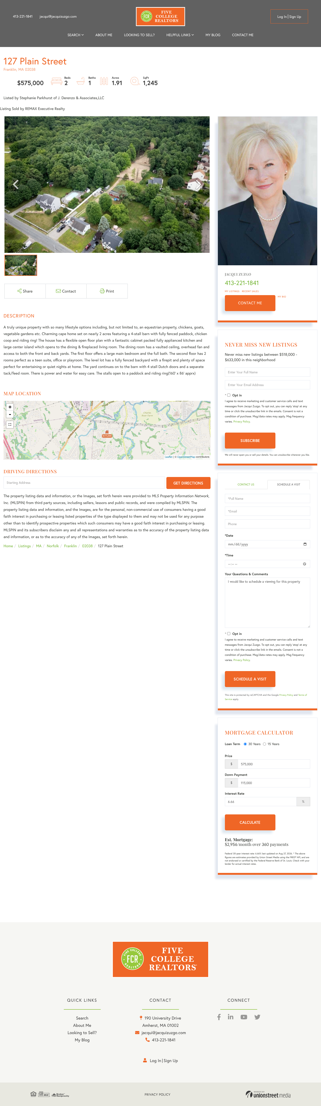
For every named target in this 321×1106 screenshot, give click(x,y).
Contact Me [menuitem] (243, 35)
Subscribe (250, 440)
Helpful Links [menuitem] (178, 35)
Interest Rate (234, 793)
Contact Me (250, 303)
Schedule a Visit (288, 484)
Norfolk (53, 545)
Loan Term (232, 744)
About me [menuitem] (103, 35)
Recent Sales (250, 291)
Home (8, 545)
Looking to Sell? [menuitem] (139, 35)
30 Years (254, 744)
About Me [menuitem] (82, 1025)
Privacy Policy (241, 421)
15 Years (273, 744)
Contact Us (246, 484)
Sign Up (295, 16)
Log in (282, 16)
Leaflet (169, 457)
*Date (229, 535)
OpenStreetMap (186, 457)
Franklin (70, 545)
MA (39, 545)
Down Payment (236, 775)
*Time (229, 555)
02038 (87, 545)
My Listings (232, 291)
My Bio (282, 296)
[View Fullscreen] (9, 424)
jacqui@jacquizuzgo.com (58, 16)
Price (228, 756)
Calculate (250, 822)
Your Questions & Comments (246, 574)
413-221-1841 (23, 16)
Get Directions (188, 483)
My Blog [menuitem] (213, 35)
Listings (24, 545)
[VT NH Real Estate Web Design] (268, 1094)
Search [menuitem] (73, 35)
